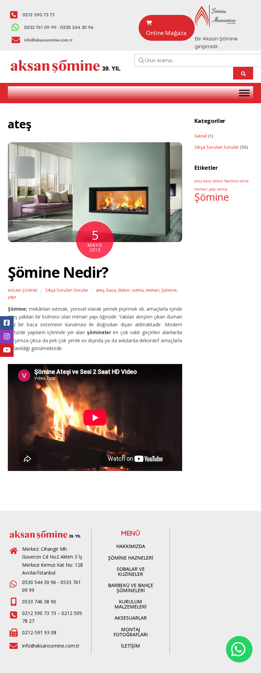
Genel (200, 136)
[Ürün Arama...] (243, 73)
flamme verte (236, 181)
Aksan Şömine (23, 290)
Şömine (169, 290)
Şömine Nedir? (58, 272)
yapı (12, 297)
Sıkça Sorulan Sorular (66, 290)
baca (111, 290)
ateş (100, 290)
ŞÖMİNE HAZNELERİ (130, 557)
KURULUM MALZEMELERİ (130, 604)
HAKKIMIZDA (130, 546)
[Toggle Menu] (244, 93)
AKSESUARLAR (131, 618)
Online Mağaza (166, 33)
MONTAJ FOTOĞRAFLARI (131, 632)
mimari (152, 290)
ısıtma (138, 290)
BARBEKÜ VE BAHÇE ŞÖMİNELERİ (130, 588)
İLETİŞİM (130, 645)
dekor (124, 290)
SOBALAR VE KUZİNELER (131, 571)
